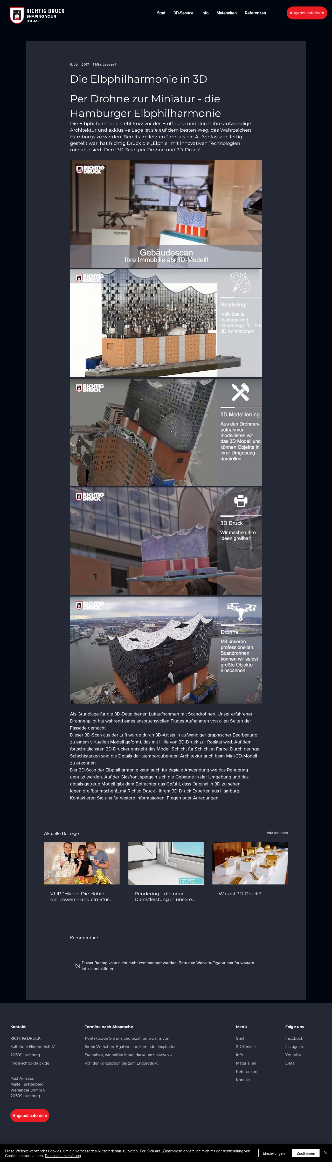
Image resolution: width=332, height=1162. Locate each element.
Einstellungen (274, 1153)
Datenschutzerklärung (63, 1155)
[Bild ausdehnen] (166, 213)
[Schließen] (326, 1153)
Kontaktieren (96, 1038)
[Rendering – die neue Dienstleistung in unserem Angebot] (166, 863)
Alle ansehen (277, 833)
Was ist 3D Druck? (240, 894)
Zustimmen (306, 1153)
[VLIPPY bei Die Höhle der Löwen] (82, 863)
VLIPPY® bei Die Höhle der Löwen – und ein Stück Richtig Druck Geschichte (81, 896)
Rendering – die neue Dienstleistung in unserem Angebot (166, 896)
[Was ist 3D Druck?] (250, 863)
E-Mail (290, 1063)
